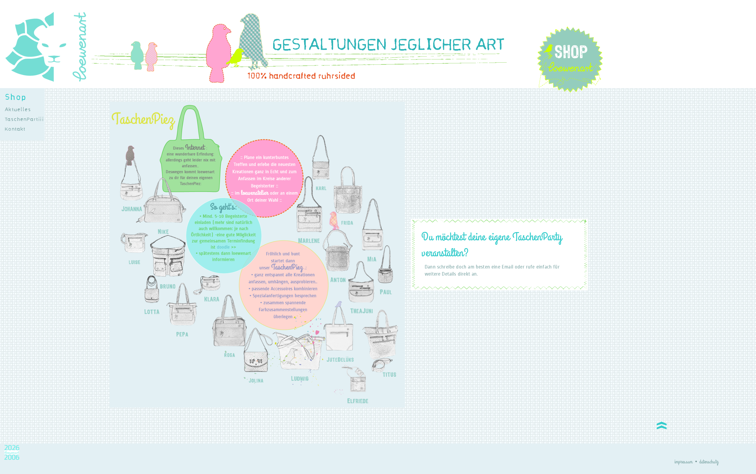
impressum (683, 462)
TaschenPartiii (24, 119)
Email (507, 267)
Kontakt (15, 128)
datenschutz (708, 462)
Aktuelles (18, 109)
